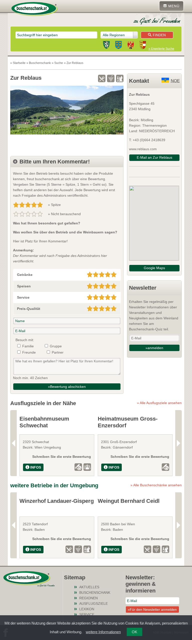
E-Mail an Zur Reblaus (154, 157)
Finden (159, 35)
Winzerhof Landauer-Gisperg (57, 501)
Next (178, 443)
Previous (13, 443)
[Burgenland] (130, 45)
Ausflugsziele (93, 604)
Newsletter (142, 288)
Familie (28, 346)
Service (86, 615)
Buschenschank (94, 593)
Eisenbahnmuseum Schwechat (44, 422)
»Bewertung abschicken (67, 387)
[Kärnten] (143, 45)
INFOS (35, 467)
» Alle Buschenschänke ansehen (156, 485)
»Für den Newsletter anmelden (152, 610)
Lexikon (86, 609)
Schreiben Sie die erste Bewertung (61, 457)
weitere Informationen (103, 632)
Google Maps (154, 268)
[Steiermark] (106, 45)
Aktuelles (89, 587)
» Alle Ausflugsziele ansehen (159, 403)
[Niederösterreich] (118, 45)
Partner (58, 352)
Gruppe (56, 346)
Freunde (29, 352)
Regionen (88, 598)
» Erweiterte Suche (161, 48)
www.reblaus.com (143, 149)
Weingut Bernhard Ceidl (129, 501)
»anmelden (154, 348)
